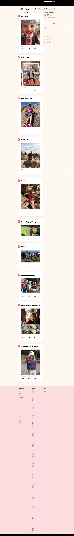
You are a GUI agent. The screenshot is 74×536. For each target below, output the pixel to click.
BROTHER (53, 8)
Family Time (20, 420)
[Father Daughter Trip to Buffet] (30, 305)
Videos (28, 238)
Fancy (20, 399)
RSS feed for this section (37, 12)
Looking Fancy (46, 32)
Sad (19, 410)
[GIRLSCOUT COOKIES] (28, 275)
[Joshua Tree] (25, 139)
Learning (20, 412)
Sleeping (20, 426)
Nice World (45, 391)
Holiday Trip (46, 27)
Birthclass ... (49, 44)
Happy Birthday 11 (47, 29)
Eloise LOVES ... (49, 37)
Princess (20, 393)
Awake (20, 424)
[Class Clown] (25, 57)
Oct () (33, 398)
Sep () (33, 397)
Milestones (20, 389)
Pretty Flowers (46, 28)
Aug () (33, 396)
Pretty (20, 395)
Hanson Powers (45, 389)
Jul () (33, 395)
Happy (20, 416)
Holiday (20, 401)
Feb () (33, 391)
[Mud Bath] (24, 180)
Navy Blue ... (49, 43)
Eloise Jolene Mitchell (46, 14)
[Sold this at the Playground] (29, 346)
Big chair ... (48, 36)
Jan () (33, 390)
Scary (20, 418)
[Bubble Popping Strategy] (29, 222)
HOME (35, 8)
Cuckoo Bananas (21, 397)
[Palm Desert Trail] (26, 98)
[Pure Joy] (23, 246)
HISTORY (43, 8)
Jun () (33, 406)
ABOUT (39, 8)
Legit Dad (35, 49)
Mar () (33, 392)
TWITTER (48, 8)
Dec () (33, 400)
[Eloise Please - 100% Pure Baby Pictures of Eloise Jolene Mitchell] (24, 9)
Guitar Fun (49, 41)
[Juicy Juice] (24, 16)
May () (33, 405)
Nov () (33, 422)
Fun (19, 391)
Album (20, 414)
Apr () (33, 393)
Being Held (48, 42)
